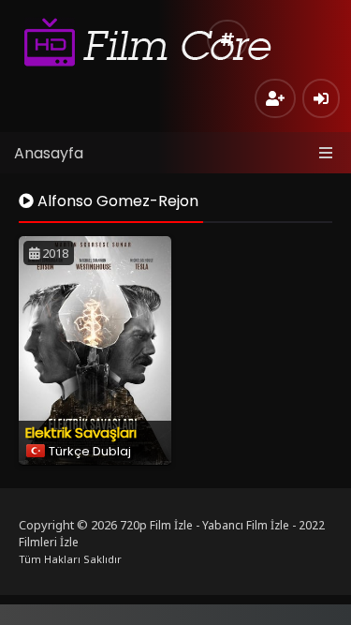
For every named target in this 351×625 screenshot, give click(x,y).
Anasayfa (48, 153)
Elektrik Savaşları (81, 432)
